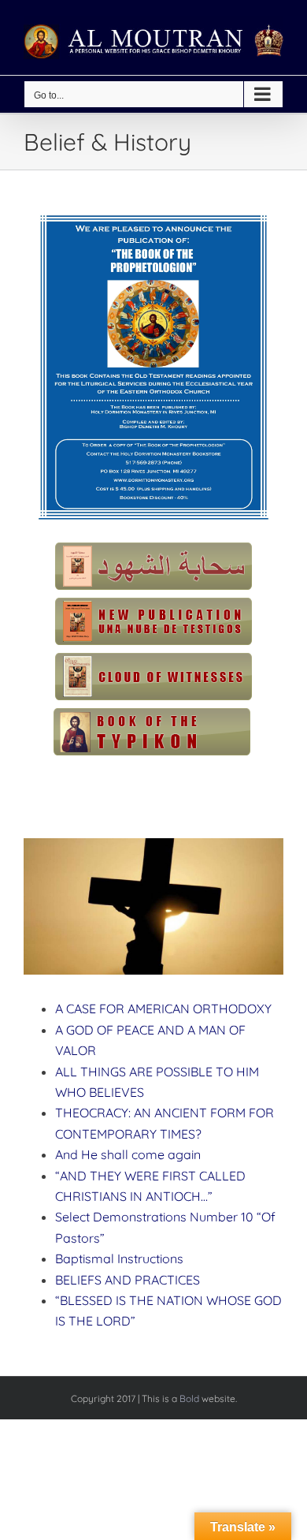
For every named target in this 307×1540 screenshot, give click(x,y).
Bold (189, 1398)
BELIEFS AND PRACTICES (127, 1280)
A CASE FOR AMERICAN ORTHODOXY (163, 1008)
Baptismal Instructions (119, 1258)
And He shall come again (128, 1154)
